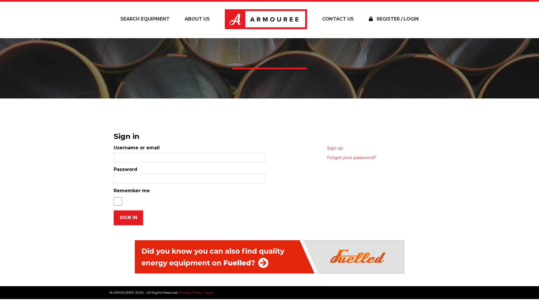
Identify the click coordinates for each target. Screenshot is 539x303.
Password (125, 169)
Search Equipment (145, 19)
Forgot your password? (351, 157)
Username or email (137, 147)
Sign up (335, 148)
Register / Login (397, 19)
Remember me (132, 190)
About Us (197, 19)
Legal (209, 292)
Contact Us (338, 19)
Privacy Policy (190, 292)
